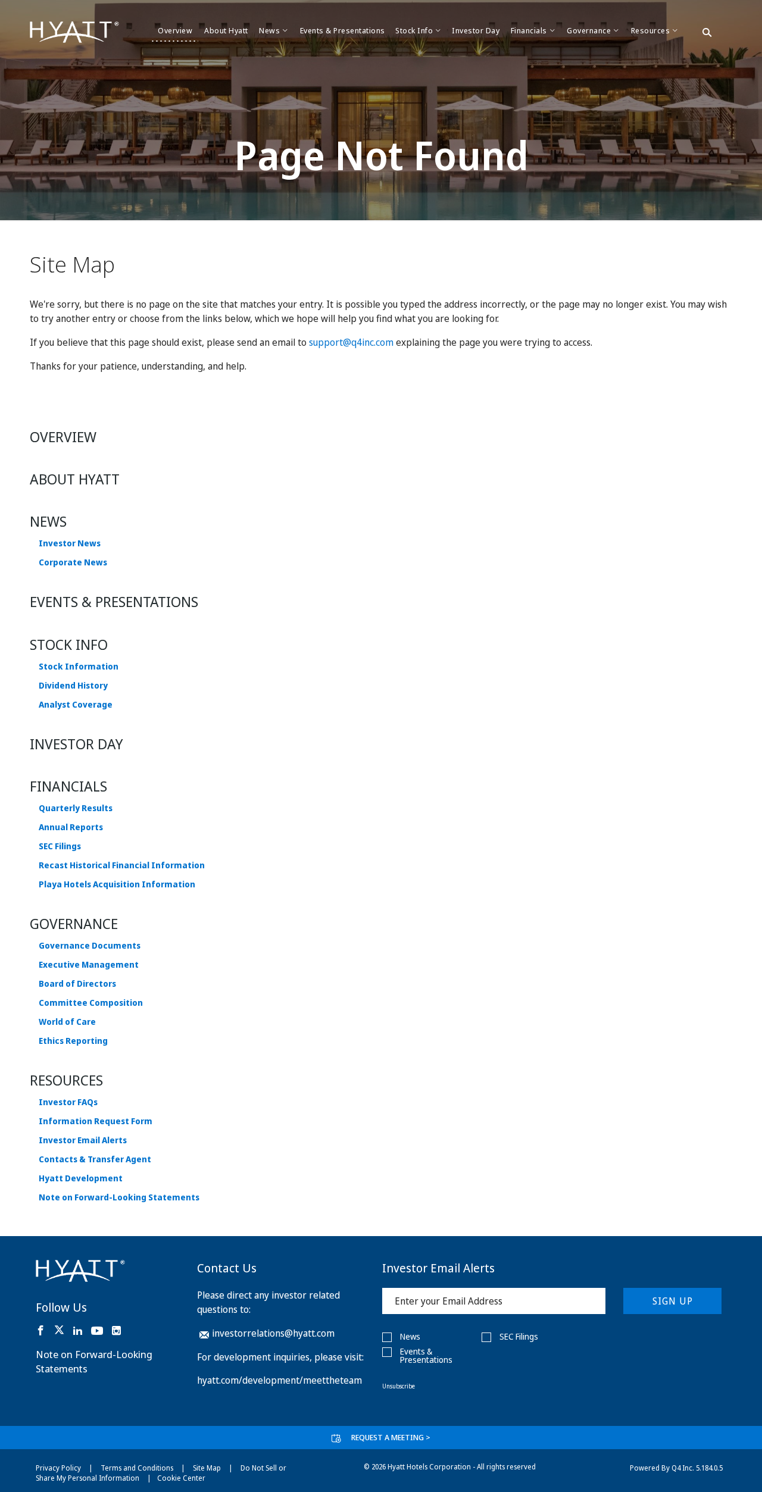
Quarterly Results (76, 808)
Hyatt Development (81, 1178)
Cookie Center (181, 1478)
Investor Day (76, 743)
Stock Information (78, 666)
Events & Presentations (114, 601)
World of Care (67, 1021)
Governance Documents (89, 945)
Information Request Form (95, 1121)
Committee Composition (91, 1002)
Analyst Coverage (76, 704)
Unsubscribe (398, 1386)
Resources (66, 1080)
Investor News (70, 543)
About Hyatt (75, 479)
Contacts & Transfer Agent (95, 1159)
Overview (63, 436)
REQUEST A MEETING (390, 1437)
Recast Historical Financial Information (122, 865)
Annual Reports (71, 827)
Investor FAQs (68, 1102)
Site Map (207, 1468)
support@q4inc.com (351, 342)
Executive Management (89, 964)
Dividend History (73, 685)
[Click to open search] (707, 33)
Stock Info (69, 644)
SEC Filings (60, 846)
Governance (74, 923)
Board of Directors (77, 983)
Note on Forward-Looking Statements (119, 1197)
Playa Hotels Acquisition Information (117, 884)
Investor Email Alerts (83, 1140)
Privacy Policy (58, 1468)
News (48, 521)
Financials (68, 786)
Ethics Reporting (73, 1041)
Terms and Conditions (137, 1468)
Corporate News (73, 562)
